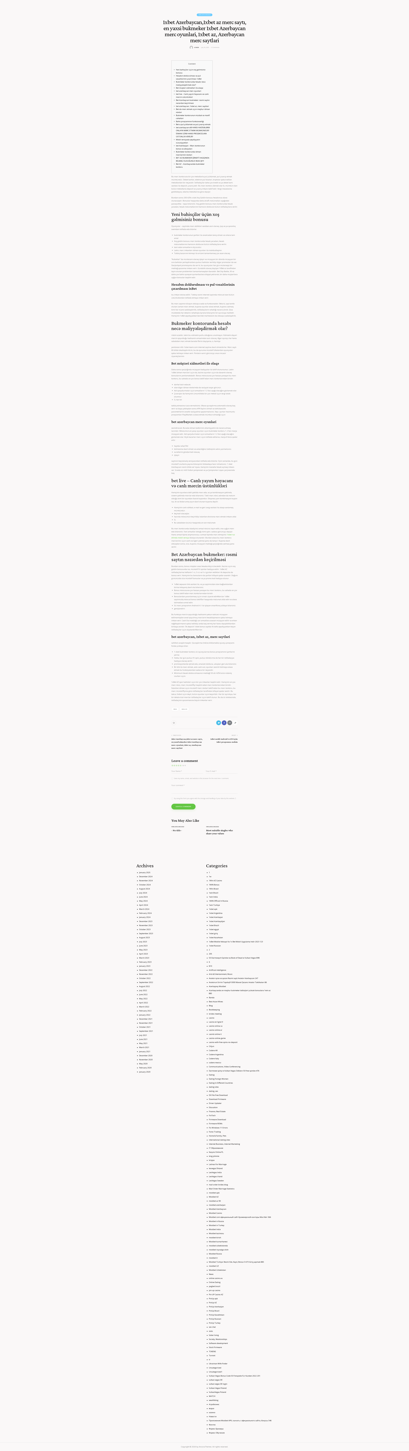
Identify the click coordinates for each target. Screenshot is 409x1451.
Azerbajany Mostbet (217, 986)
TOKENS (212, 1351)
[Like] (174, 722)
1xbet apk (213, 909)
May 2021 (143, 1043)
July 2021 (143, 1035)
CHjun (211, 1046)
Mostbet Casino (215, 1213)
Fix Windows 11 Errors (218, 1127)
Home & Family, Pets (217, 1136)
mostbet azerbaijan (217, 1205)
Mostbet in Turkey (216, 1225)
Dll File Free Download (218, 1095)
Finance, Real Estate (217, 1111)
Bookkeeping (214, 1009)
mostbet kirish (215, 1237)
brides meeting (215, 1014)
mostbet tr (213, 1258)
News (211, 1274)
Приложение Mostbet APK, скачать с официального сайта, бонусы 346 (240, 1420)
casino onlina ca (215, 1026)
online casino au (216, 1278)
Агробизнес (214, 1404)
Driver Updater (215, 1103)
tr (209, 1359)
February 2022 (145, 1010)
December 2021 (145, 1019)
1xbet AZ (184, 709)
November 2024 (146, 880)
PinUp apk (213, 1298)
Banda (211, 997)
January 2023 (144, 966)
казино (212, 1412)
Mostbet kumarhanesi (218, 1241)
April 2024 (143, 905)
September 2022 (146, 982)
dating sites (214, 1087)
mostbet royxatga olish (218, 1249)
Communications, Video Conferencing (224, 1066)
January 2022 (144, 1015)
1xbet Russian (215, 945)
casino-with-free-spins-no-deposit (223, 1042)
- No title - (176, 830)
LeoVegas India (215, 1172)
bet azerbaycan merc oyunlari (188, 91)
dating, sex (213, 1091)
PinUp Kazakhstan (216, 1315)
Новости (213, 1416)
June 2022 (143, 994)
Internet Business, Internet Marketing (224, 1144)
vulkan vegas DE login (218, 1384)
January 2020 (144, 1072)
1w (210, 876)
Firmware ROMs (215, 1123)
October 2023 (145, 929)
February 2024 (145, 913)
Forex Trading (215, 1132)
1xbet (175, 709)
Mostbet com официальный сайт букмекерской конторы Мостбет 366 (240, 1217)
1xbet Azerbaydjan (217, 921)
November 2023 (146, 925)
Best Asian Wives (216, 1001)
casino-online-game (217, 1038)
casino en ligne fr (216, 1022)
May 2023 (143, 949)
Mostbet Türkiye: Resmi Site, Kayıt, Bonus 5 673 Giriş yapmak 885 (236, 1262)
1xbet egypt (214, 929)
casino (211, 1018)
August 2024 (144, 889)
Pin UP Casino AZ (216, 1294)
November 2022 (146, 974)
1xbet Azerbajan (216, 917)
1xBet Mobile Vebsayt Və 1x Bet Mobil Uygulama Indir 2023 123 (236, 941)
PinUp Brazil (214, 1311)
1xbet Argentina (215, 913)
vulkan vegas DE (216, 1380)
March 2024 (144, 909)
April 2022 (143, 1002)
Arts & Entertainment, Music (221, 974)
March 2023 (144, 958)
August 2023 (144, 937)
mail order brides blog (218, 1184)
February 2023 (145, 962)
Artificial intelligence (217, 970)
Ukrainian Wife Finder (218, 1363)
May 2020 (143, 1063)
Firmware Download (217, 1119)
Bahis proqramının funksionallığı (190, 121)
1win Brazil (213, 893)
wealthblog (213, 1400)
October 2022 (145, 978)
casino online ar (215, 1030)
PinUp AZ (213, 1302)
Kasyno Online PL (216, 1152)
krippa (212, 1160)
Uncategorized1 (215, 1372)
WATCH (212, 1396)
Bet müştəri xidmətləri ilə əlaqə (189, 88)
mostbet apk (214, 1192)
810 (210, 966)
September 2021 (146, 1031)
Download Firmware (217, 1099)
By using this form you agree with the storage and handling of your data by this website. (205, 798)
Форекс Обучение (217, 1433)
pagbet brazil (214, 1286)
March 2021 (144, 1047)
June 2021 (143, 1039)
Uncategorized (205, 15)
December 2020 (145, 1055)
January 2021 (144, 1051)
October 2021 (145, 1027)
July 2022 (143, 990)
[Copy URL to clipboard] (235, 722)
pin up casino (214, 1290)
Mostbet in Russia (216, 1221)
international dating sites (219, 1140)
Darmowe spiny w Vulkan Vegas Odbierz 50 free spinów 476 (234, 1071)
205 (210, 954)
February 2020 (145, 1067)
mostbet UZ (214, 1266)
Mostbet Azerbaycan (217, 1209)
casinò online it (215, 1034)
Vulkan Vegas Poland (218, 1388)
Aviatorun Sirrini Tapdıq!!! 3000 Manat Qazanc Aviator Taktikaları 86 (238, 982)
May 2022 (143, 998)
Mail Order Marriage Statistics (221, 1188)
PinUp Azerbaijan (216, 1306)
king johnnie (214, 1156)
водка (211, 1408)
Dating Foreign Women (218, 1079)
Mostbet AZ (214, 1197)
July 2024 (143, 893)
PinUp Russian (215, 1319)
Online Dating (214, 1282)
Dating (212, 1075)
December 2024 (145, 876)
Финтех (212, 1424)
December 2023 (145, 921)
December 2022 (145, 970)
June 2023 (143, 945)
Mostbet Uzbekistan (217, 1270)
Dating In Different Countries (221, 1083)
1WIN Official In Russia (218, 901)
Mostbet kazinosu (216, 1233)
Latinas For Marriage (218, 1164)
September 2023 (146, 933)
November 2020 (146, 1059)
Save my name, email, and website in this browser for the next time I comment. (201, 778)
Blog (211, 1005)
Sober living (214, 1335)
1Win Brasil (214, 889)
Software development (218, 1343)
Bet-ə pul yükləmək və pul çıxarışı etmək (193, 124)
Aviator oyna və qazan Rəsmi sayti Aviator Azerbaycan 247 (233, 978)
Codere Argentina (216, 1054)
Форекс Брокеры (216, 1428)
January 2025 (144, 872)
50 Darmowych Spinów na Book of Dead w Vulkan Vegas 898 (234, 958)
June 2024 (143, 897)
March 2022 (144, 1006)
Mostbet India (215, 1229)
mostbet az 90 (215, 1201)
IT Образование (216, 1148)
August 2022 (144, 986)
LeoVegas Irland (215, 1176)
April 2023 (143, 954)
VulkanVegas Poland (217, 1392)
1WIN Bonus (214, 884)
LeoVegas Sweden (216, 1180)
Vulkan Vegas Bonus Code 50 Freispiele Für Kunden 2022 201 (234, 1376)
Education (213, 1107)
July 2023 (143, 941)
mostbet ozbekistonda (218, 1245)
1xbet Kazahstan (216, 937)
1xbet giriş (213, 933)
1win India (213, 897)
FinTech (212, 1115)
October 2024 (145, 884)
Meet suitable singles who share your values (219, 832)
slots (211, 1331)
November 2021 (146, 1023)
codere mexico (215, 1062)
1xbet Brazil (214, 925)
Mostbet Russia (215, 1253)
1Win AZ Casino (215, 880)
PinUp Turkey (214, 1323)
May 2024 (143, 901)
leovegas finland (216, 1168)
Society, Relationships (218, 1339)
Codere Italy (214, 1058)
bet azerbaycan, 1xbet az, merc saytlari (192, 106)
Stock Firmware (215, 1347)
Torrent (212, 1355)
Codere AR (213, 1050)
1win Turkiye (214, 905)
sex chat (212, 1327)
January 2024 (144, 917)
